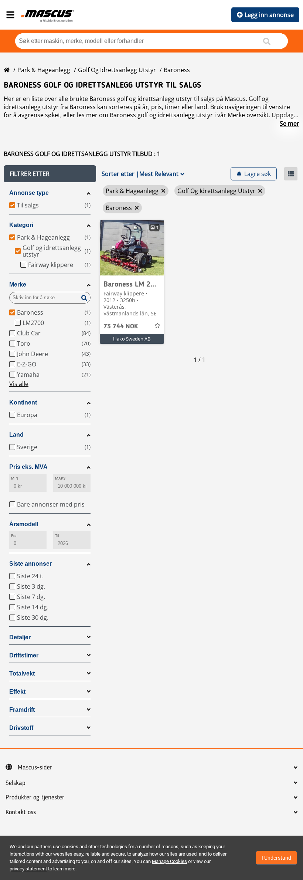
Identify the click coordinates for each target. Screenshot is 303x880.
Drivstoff (21, 728)
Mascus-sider (35, 767)
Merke (17, 284)
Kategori (21, 225)
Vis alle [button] (18, 384)
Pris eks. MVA (28, 467)
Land (16, 434)
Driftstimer (23, 655)
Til (57, 536)
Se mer (289, 123)
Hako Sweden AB (131, 338)
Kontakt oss (21, 812)
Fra (13, 536)
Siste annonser (30, 564)
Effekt (17, 691)
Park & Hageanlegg (43, 70)
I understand (276, 858)
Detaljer (20, 637)
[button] (50, 173)
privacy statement (28, 868)
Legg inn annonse (269, 15)
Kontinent (23, 402)
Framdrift (22, 710)
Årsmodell (23, 524)
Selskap (15, 783)
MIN (14, 478)
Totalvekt (22, 673)
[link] (132, 247)
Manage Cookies (169, 861)
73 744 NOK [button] (120, 326)
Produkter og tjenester (35, 797)
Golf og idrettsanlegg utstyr (117, 70)
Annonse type (29, 193)
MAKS (60, 478)
